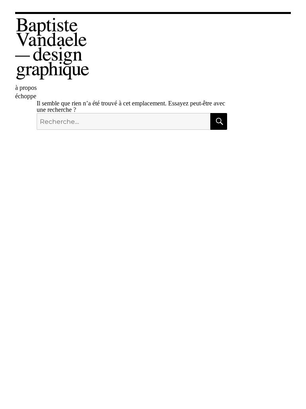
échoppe (25, 96)
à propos (26, 87)
